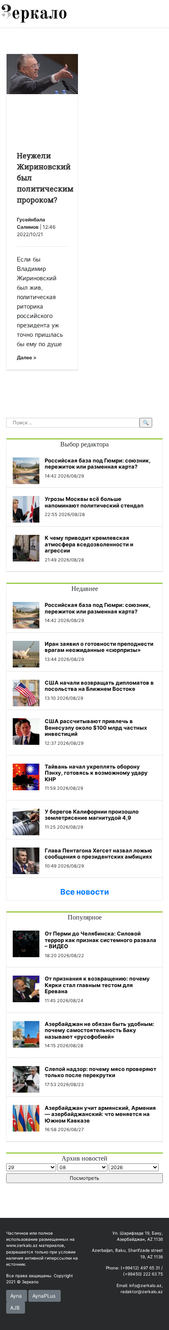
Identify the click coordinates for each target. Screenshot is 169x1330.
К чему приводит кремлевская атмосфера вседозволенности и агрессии (89, 544)
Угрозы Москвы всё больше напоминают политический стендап (94, 502)
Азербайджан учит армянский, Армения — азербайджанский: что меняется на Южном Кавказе (100, 1114)
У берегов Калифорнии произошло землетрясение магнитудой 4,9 (92, 814)
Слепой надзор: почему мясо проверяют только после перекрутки (100, 1072)
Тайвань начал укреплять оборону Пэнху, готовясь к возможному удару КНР (96, 772)
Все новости (84, 892)
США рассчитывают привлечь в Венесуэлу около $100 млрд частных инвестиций (96, 727)
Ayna (16, 1296)
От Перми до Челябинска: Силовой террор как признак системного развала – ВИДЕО (100, 939)
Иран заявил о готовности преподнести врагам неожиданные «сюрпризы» (99, 647)
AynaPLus (43, 1296)
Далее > (27, 357)
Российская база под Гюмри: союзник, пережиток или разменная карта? (98, 463)
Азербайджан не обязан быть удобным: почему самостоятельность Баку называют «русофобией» (99, 1030)
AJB (15, 1308)
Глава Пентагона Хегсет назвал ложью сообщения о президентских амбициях (98, 853)
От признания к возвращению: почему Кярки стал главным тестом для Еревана (97, 984)
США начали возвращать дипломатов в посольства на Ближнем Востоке (99, 685)
